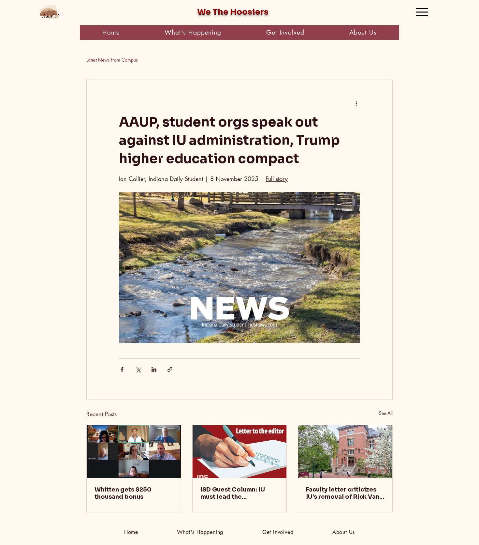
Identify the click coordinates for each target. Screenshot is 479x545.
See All (386, 413)
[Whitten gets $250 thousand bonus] (134, 451)
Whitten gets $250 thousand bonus (123, 493)
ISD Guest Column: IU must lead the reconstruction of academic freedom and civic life (235, 493)
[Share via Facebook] (122, 369)
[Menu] (422, 12)
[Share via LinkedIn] (154, 369)
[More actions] (356, 103)
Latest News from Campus (112, 60)
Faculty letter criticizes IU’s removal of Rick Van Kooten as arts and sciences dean (342, 493)
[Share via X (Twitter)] (138, 369)
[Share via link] (170, 369)
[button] (193, 32)
